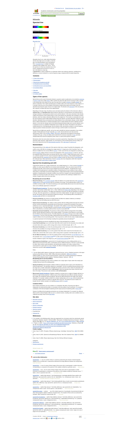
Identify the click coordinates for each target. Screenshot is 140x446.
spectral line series (37, 391)
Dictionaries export (36, 418)
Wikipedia (44, 15)
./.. (69, 321)
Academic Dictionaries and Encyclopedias (53, 11)
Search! (81, 13)
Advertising (56, 416)
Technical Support (50, 416)
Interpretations (51, 15)
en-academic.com (36, 15)
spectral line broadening (39, 397)
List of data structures (40, 353)
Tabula (80, 353)
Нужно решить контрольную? (46, 351)
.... (48, 324)
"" (57, 323)
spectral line (36, 359)
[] (52, 205)
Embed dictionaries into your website (73, 8)
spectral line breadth (38, 408)
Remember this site (60, 8)
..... (56, 321)
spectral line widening (38, 402)
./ (62, 324)
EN (82, 8)
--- (71, 254)
